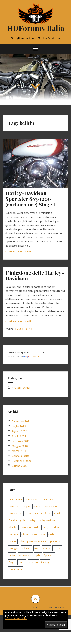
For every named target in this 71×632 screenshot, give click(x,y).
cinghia (26, 506)
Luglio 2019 (19, 426)
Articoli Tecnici (21, 387)
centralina (14, 506)
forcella (13, 520)
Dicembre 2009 (21, 460)
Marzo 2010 (19, 451)
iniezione (26, 527)
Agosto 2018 (19, 431)
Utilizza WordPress (17, 607)
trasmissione (15, 569)
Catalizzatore (48, 499)
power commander (37, 541)
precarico (55, 541)
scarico (46, 548)
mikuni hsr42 (38, 534)
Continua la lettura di (26, 252)
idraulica (13, 527)
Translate (35, 356)
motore (13, 541)
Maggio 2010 (20, 446)
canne (19, 499)
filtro (47, 513)
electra (38, 513)
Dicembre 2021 (21, 421)
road (36, 548)
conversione (50, 506)
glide (22, 520)
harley (32, 520)
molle (51, 534)
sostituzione (25, 555)
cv (21, 513)
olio (22, 541)
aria (11, 499)
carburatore (32, 499)
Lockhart (56, 527)
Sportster (49, 555)
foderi (56, 513)
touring (45, 562)
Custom (13, 513)
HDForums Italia (35, 28)
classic (36, 506)
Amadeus (43, 607)
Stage (12, 562)
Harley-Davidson (47, 520)
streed (21, 562)
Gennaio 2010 (20, 455)
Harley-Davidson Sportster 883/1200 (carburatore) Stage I (30, 199)
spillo (38, 555)
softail (12, 555)
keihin (37, 527)
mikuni (24, 534)
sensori (57, 548)
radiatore (26, 548)
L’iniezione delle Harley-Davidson (34, 275)
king (46, 527)
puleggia (13, 548)
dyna (28, 513)
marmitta (13, 534)
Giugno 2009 (19, 465)
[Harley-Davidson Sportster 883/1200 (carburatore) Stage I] (38, 167)
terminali (33, 562)
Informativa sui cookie (16, 618)
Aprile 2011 (19, 436)
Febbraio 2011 (21, 441)
